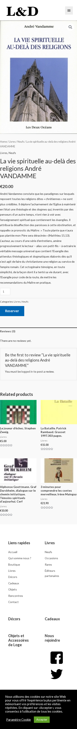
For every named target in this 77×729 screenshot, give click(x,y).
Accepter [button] (41, 719)
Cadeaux (52, 619)
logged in (27, 371)
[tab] (38, 331)
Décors (14, 619)
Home (3, 141)
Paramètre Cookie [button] (18, 719)
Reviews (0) (7, 331)
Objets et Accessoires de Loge (18, 640)
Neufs (20, 141)
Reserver (12, 311)
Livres (12, 141)
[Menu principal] (69, 10)
